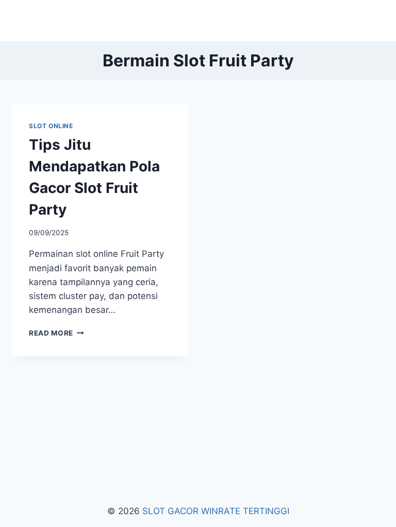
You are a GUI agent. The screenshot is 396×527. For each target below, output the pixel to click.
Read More (56, 333)
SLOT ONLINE (51, 126)
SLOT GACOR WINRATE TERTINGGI (215, 511)
